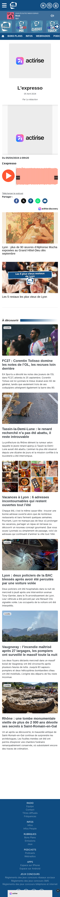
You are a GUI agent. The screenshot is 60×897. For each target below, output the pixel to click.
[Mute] (52, 16)
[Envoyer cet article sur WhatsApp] (37, 202)
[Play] (3, 24)
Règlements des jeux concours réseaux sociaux (30, 877)
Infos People (30, 828)
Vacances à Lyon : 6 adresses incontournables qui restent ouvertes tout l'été (25, 501)
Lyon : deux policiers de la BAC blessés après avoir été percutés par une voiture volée (27, 579)
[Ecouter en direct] (43, 5)
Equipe (30, 806)
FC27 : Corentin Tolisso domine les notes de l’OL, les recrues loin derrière (29, 364)
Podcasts (30, 853)
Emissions (30, 840)
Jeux (30, 844)
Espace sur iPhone (30, 865)
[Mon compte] (56, 5)
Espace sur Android (30, 868)
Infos (29, 36)
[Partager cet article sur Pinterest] (30, 202)
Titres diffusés (30, 813)
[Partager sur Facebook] (16, 202)
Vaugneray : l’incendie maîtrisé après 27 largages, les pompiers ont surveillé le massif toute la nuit (29, 651)
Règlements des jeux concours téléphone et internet (30, 884)
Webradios (43, 36)
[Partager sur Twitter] (23, 202)
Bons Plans (15, 36)
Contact (30, 809)
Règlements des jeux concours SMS (30, 880)
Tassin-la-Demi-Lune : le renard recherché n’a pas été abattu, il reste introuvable (27, 433)
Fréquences (30, 816)
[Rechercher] (49, 5)
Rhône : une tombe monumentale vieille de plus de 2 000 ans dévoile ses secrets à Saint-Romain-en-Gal (30, 722)
